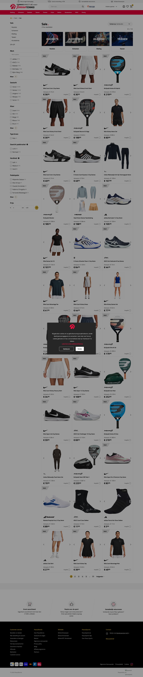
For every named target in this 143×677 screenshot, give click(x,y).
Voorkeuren (66, 349)
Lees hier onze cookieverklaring (72, 343)
